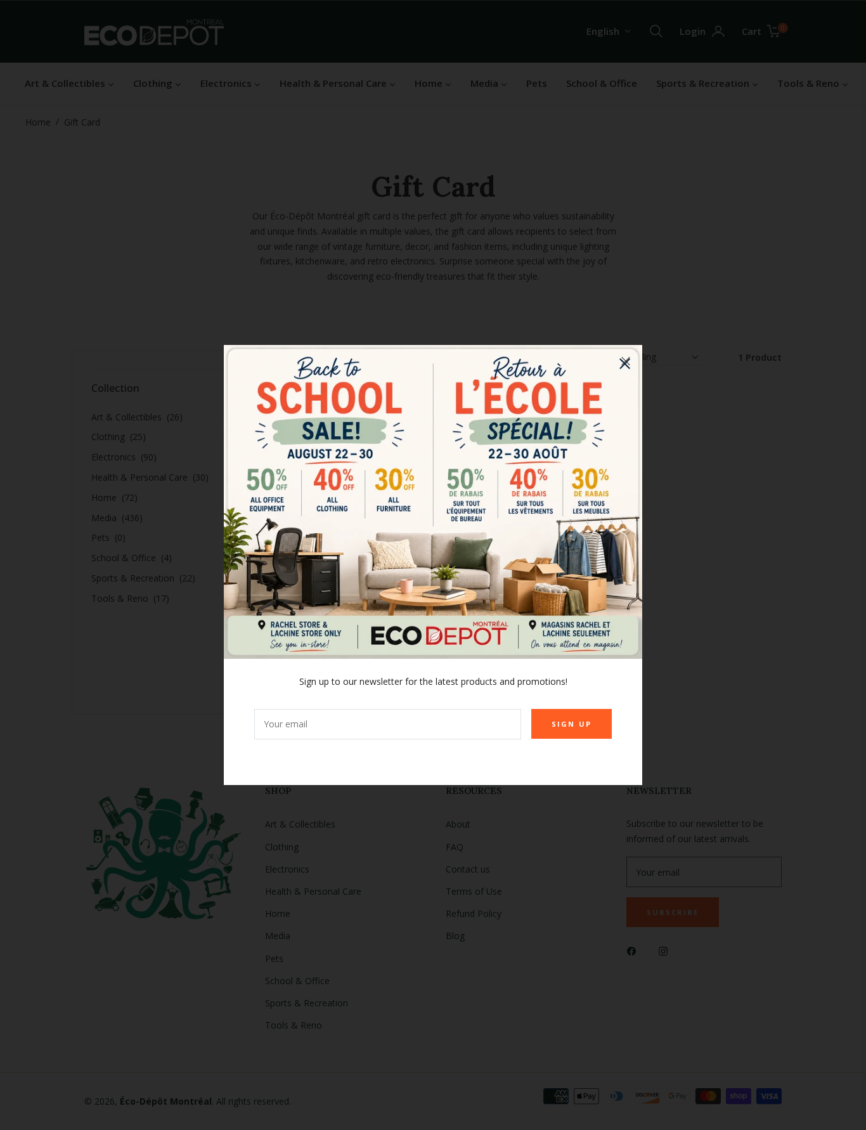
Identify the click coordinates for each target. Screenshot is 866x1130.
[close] (625, 361)
